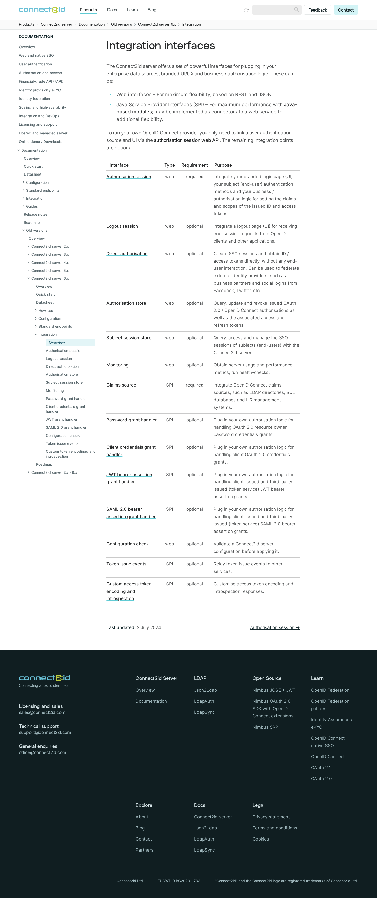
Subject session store (128, 337)
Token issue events (126, 563)
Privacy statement (271, 816)
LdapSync (204, 712)
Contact (346, 10)
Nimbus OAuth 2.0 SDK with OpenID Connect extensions (273, 709)
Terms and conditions (275, 828)
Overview (27, 47)
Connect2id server (213, 816)
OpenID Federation (330, 690)
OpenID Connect (328, 756)
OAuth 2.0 (321, 778)
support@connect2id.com (45, 732)
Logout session (122, 226)
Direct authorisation (126, 253)
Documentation (151, 701)
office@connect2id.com (42, 752)
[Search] (296, 10)
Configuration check (127, 543)
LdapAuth (204, 701)
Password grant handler (131, 419)
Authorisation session (128, 176)
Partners (144, 850)
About (142, 816)
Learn (132, 10)
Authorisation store (126, 303)
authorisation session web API (187, 140)
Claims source (121, 385)
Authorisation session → (275, 627)
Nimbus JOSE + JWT (274, 690)
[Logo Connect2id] (42, 10)
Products (88, 10)
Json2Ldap (205, 690)
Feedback (317, 10)
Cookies (261, 839)
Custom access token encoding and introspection (129, 591)
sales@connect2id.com (42, 712)
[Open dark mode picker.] (246, 9)
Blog (152, 10)
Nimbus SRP (265, 727)
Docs (112, 10)
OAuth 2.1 (321, 767)
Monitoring (117, 365)
